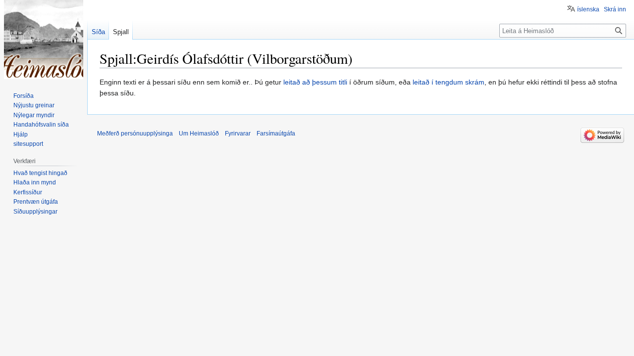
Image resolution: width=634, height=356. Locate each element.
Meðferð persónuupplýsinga (135, 133)
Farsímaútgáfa (276, 133)
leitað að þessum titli (315, 82)
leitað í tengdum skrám (448, 82)
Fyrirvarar (238, 133)
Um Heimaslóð (199, 133)
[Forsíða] (43, 39)
